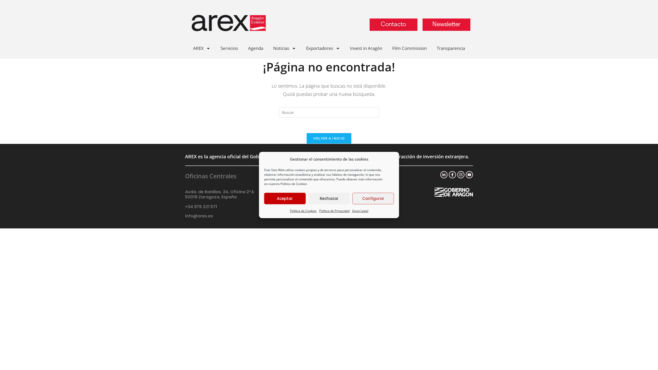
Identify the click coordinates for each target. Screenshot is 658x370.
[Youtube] (469, 174)
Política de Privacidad (334, 211)
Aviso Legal (360, 211)
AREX (198, 48)
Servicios (229, 48)
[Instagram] (460, 174)
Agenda (255, 48)
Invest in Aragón (366, 48)
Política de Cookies (293, 184)
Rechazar (329, 198)
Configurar (373, 198)
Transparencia (451, 48)
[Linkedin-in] (443, 174)
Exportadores (319, 48)
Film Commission (409, 48)
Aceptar (285, 198)
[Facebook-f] (452, 174)
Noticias (281, 48)
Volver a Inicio (329, 138)
